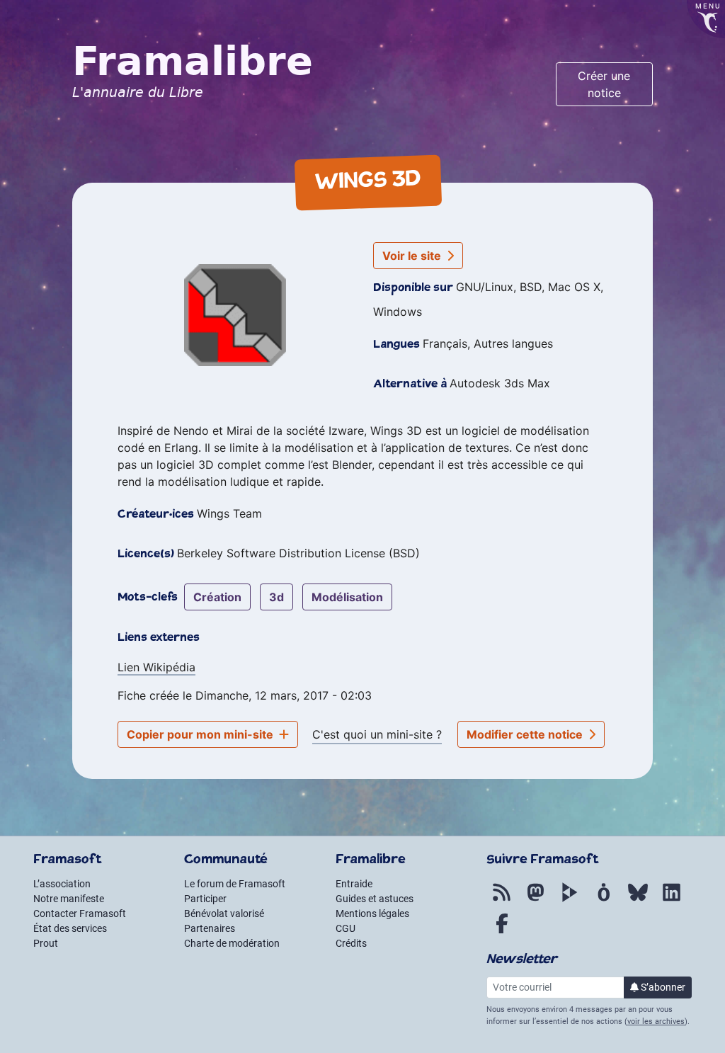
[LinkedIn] (671, 900)
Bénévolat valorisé (224, 913)
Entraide (354, 883)
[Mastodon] (536, 900)
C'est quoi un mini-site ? (377, 734)
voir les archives (656, 1021)
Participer (205, 898)
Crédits (351, 943)
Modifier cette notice (526, 734)
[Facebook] (502, 931)
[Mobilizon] (604, 900)
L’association (62, 883)
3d (276, 597)
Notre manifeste (68, 898)
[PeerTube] (570, 900)
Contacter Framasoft (79, 913)
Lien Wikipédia (156, 667)
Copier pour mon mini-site (201, 734)
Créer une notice (604, 84)
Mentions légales (372, 913)
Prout (45, 943)
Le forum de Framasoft (234, 883)
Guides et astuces (374, 898)
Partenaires (209, 928)
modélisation (347, 597)
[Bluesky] (637, 900)
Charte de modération (232, 943)
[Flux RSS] (502, 900)
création (217, 597)
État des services (70, 928)
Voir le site (413, 256)
